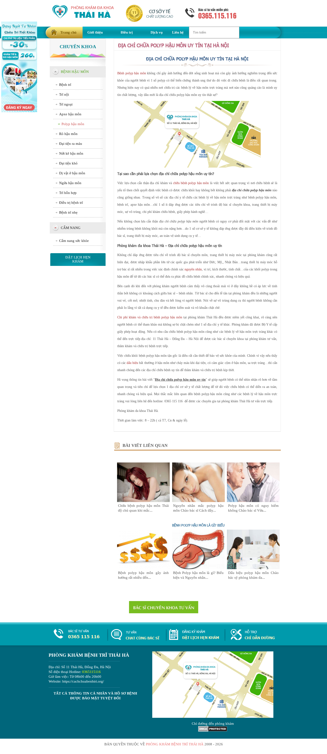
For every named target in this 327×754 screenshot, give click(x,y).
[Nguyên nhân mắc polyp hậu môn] (198, 501)
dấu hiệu (132, 363)
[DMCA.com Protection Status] (212, 730)
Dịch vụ (157, 32)
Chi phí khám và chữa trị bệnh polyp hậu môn (149, 317)
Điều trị (127, 32)
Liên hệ (178, 32)
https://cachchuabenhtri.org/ (83, 681)
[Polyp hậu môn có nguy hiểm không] (253, 501)
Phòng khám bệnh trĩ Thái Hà (174, 744)
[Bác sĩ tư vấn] (163, 607)
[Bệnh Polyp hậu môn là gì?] (198, 568)
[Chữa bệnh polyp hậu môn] (143, 501)
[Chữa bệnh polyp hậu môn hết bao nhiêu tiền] (143, 568)
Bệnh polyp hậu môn (131, 73)
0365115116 (91, 672)
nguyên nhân (193, 269)
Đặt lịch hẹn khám (77, 259)
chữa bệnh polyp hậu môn (191, 183)
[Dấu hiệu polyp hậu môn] (253, 568)
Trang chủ (68, 32)
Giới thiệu (95, 32)
